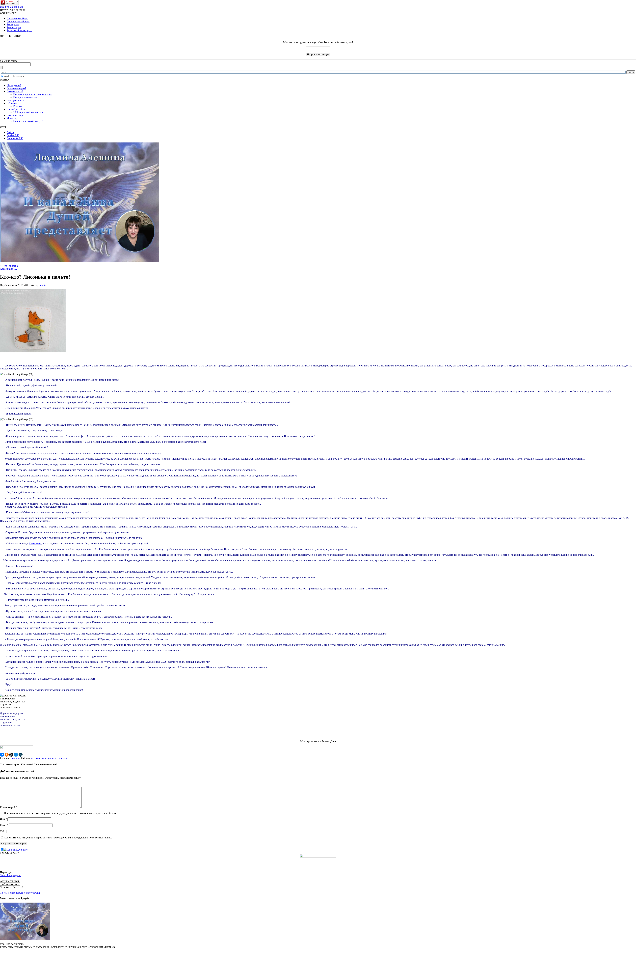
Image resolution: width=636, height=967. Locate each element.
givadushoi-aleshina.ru (12, 6)
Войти (10, 132)
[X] (11, 755)
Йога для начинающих (26, 97)
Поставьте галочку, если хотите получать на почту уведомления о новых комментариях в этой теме (60, 813)
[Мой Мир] (16, 755)
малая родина (48, 758)
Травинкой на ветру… (19, 30)
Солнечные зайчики (18, 21)
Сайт (3, 831)
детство (35, 758)
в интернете (19, 76)
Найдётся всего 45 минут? (28, 121)
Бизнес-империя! (16, 88)
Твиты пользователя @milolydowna (20, 892)
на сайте (7, 76)
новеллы (16, 758)
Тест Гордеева (10, 265)
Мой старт (12, 118)
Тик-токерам (14, 27)
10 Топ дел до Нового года (28, 112)
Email (4, 825)
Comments (15, 138)
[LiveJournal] (21, 755)
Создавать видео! (16, 115)
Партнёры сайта (16, 109)
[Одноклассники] (7, 755)
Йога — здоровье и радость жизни (32, 94)
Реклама (18, 106)
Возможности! (15, 91)
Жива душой (14, 85)
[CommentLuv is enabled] (15, 849)
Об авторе (12, 103)
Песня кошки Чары (17, 18)
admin (43, 285)
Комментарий (9, 807)
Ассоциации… (8, 268)
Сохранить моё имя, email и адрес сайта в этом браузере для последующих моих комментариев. (58, 837)
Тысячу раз (13, 24)
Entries (13, 135)
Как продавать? (15, 100)
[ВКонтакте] (2, 755)
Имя (3, 819)
